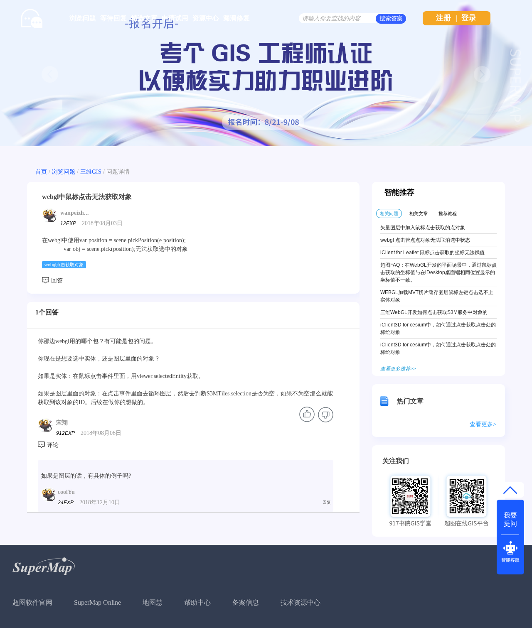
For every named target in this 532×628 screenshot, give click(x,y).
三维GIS (90, 172)
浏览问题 (82, 18)
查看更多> (483, 424)
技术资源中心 (300, 602)
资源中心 (205, 18)
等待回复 (113, 18)
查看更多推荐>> (398, 369)
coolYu (66, 492)
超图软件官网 (32, 602)
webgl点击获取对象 (64, 264)
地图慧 (153, 602)
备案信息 (245, 602)
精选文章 (144, 18)
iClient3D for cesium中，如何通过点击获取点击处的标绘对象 (438, 328)
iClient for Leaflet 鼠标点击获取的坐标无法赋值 (432, 252)
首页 (41, 172)
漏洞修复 (236, 18)
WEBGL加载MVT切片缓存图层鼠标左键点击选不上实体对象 (436, 296)
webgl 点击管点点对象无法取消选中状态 (425, 240)
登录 (468, 18)
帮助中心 (197, 602)
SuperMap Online (97, 602)
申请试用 (175, 18)
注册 (443, 18)
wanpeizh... (74, 213)
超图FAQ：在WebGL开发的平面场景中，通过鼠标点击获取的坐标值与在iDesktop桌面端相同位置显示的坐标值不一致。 (438, 272)
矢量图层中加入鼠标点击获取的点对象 (422, 228)
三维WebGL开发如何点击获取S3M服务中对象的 (434, 312)
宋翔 (62, 422)
